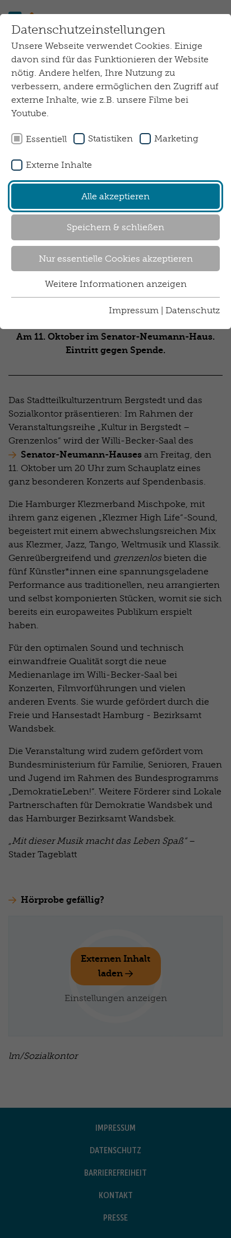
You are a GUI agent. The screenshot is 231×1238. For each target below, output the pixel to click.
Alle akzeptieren (115, 196)
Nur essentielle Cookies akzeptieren (116, 258)
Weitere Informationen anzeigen (116, 284)
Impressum (134, 310)
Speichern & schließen (115, 227)
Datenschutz (192, 310)
